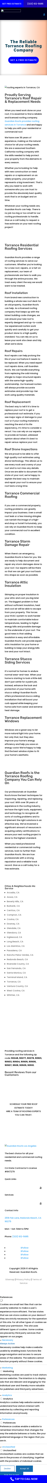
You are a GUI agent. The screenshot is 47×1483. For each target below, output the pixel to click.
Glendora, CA (14, 932)
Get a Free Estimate (23, 236)
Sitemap (9, 1279)
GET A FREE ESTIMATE (23, 60)
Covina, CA (13, 919)
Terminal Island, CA (17, 977)
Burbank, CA (13, 905)
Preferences (8, 1419)
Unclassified (8, 1446)
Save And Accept (11, 1475)
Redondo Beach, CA (17, 959)
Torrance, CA (14, 981)
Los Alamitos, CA (16, 946)
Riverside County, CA (18, 963)
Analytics (7, 1395)
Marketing (7, 1367)
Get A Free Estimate (23, 1120)
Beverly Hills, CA (15, 901)
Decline (7, 1468)
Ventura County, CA (17, 986)
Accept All (24, 1468)
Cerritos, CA (13, 910)
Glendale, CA (13, 928)
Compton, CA (14, 914)
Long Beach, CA (15, 941)
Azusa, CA (12, 897)
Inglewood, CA (14, 937)
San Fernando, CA (16, 968)
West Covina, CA (16, 990)
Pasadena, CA (14, 950)
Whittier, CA (13, 995)
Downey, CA (13, 923)
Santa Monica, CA (16, 972)
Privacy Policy (23, 1279)
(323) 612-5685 (20, 1236)
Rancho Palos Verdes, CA (20, 954)
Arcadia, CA (13, 892)
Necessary (7, 1340)
